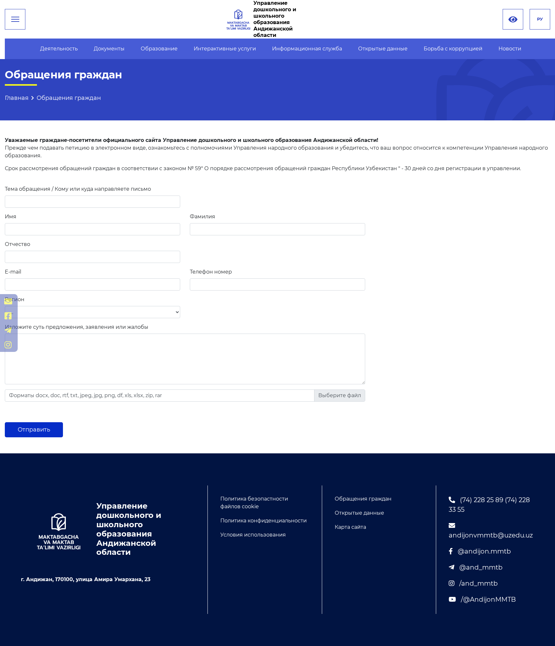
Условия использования (253, 535)
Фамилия (202, 217)
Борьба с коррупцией (453, 49)
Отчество (17, 244)
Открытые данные (383, 49)
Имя (10, 217)
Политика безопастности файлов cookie (254, 503)
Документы (109, 49)
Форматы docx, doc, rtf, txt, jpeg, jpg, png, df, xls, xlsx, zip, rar (85, 395)
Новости (509, 49)
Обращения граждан (363, 499)
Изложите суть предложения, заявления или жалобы (76, 327)
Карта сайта (350, 527)
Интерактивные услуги (225, 49)
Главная (17, 97)
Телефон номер (211, 272)
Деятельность (59, 49)
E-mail (13, 272)
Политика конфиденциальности (263, 521)
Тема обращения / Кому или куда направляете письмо (78, 189)
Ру (540, 19)
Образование (159, 49)
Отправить (34, 429)
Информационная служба (307, 49)
